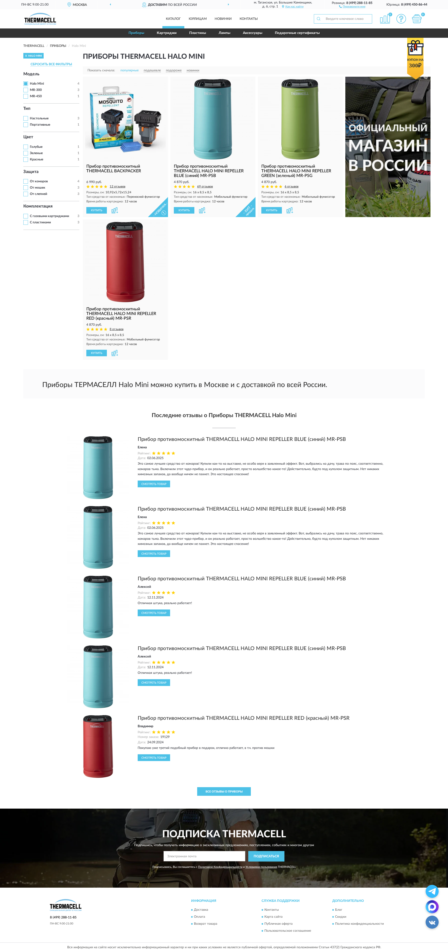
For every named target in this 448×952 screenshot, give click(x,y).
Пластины (197, 33)
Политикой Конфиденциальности (220, 866)
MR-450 (36, 96)
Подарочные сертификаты (297, 33)
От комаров (39, 181)
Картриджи (167, 33)
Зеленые (36, 153)
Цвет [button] (28, 137)
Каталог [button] (173, 19)
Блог (338, 910)
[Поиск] (318, 19)
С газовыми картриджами (49, 216)
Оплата (199, 917)
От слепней (38, 194)
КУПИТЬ (96, 210)
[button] (352, 6)
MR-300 (36, 90)
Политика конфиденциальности (359, 924)
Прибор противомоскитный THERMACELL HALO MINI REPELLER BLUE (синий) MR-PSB (242, 439)
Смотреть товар (153, 484)
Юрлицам (198, 19)
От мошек (37, 187)
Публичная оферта (278, 924)
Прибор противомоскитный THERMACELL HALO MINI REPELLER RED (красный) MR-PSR (244, 718)
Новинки (223, 19)
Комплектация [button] (37, 206)
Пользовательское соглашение (287, 931)
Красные (36, 159)
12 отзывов (117, 186)
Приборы (136, 33)
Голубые (36, 147)
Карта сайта (273, 917)
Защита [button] (30, 172)
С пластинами (40, 222)
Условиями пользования (261, 866)
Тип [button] (26, 109)
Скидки (340, 917)
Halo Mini (37, 83)
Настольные (39, 118)
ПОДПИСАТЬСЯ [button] (266, 856)
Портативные (40, 124)
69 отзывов (205, 186)
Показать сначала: (101, 70)
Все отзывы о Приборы (224, 791)
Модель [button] (31, 74)
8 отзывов (116, 329)
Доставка (201, 910)
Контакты (249, 19)
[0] (417, 19)
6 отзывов (291, 186)
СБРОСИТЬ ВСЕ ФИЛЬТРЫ (51, 64)
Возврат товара (205, 924)
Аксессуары (252, 33)
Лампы (224, 33)
